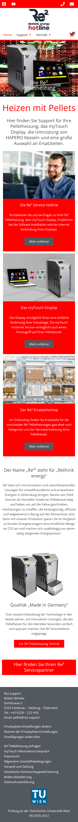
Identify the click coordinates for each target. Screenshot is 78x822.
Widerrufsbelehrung (18, 777)
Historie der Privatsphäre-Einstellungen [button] (31, 732)
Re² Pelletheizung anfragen (22, 746)
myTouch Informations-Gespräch (26, 751)
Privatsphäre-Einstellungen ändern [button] (27, 726)
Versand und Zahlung (18, 766)
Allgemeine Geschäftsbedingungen (27, 761)
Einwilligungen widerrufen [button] (22, 737)
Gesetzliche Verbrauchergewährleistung (31, 772)
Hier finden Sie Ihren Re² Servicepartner (39, 667)
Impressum (12, 756)
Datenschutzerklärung (19, 782)
